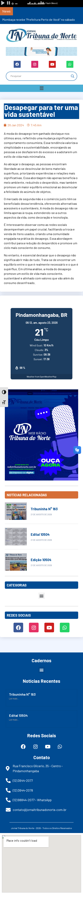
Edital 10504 (40, 534)
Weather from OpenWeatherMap (41, 376)
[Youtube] (52, 64)
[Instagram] (34, 64)
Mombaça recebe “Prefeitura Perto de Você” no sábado (38, 19)
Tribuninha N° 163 (44, 509)
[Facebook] (17, 64)
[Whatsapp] (69, 64)
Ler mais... (14, 698)
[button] (41, 88)
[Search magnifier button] (72, 76)
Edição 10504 (41, 560)
